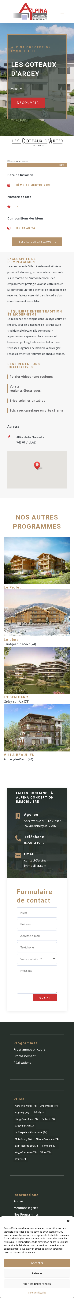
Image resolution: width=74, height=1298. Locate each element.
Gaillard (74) (48, 1119)
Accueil (18, 1201)
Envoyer (45, 998)
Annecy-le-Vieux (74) (26, 1105)
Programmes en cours (29, 1049)
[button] (68, 1221)
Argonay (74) (22, 1112)
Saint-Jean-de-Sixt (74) (27, 1145)
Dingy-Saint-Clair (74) (26, 1119)
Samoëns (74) (49, 1145)
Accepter (37, 1263)
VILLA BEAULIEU (19, 755)
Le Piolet (12, 587)
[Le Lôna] (37, 612)
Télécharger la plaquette (37, 241)
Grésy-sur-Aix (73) (25, 1125)
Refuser (37, 1273)
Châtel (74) (38, 1112)
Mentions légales (37, 1292)
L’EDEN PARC (16, 697)
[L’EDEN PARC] (37, 670)
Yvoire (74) (21, 1159)
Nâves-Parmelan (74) (47, 1139)
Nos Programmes (26, 1214)
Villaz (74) (45, 1152)
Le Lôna (11, 639)
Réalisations (22, 1063)
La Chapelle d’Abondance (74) (31, 1132)
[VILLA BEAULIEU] (37, 727)
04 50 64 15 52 (34, 843)
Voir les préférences (37, 1284)
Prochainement (24, 1056)
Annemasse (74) (49, 1105)
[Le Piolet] (37, 560)
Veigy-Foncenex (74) (26, 1152)
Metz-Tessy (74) (23, 1139)
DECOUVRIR (28, 103)
